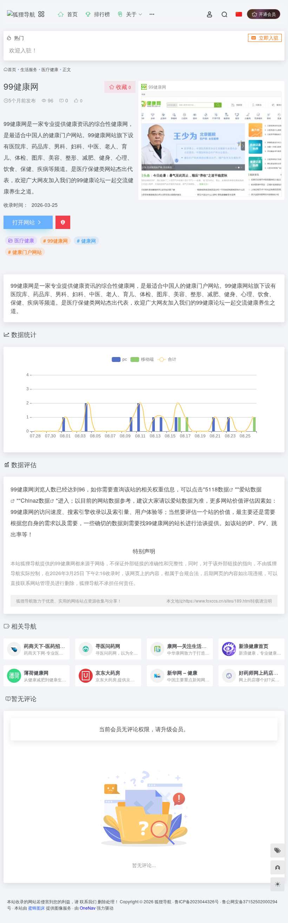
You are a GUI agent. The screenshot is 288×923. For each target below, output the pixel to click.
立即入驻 (269, 37)
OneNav (88, 908)
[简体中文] (239, 14)
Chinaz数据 (35, 500)
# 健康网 (86, 240)
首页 (12, 69)
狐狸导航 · (165, 901)
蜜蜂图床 (36, 908)
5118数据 (217, 489)
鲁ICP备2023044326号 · (198, 901)
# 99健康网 (55, 240)
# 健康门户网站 (25, 251)
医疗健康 (49, 69)
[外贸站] (277, 867)
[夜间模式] (277, 884)
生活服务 (28, 69)
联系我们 (88, 901)
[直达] (63, 644)
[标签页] (277, 851)
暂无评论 (24, 698)
